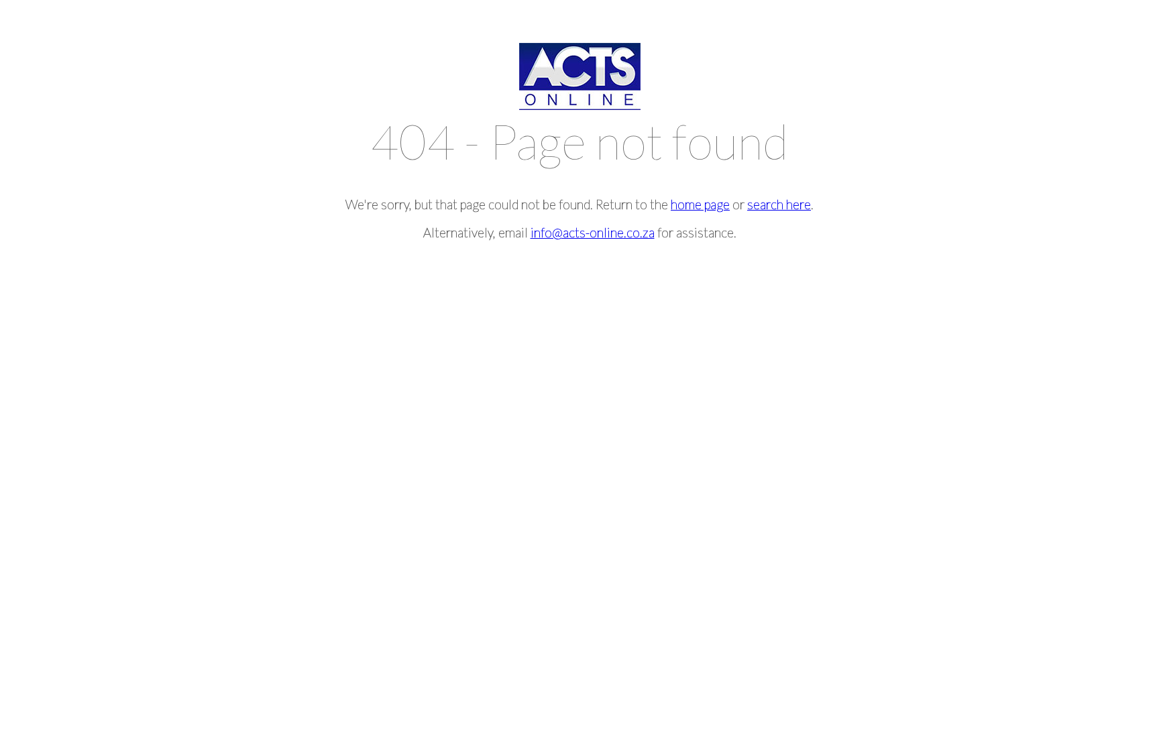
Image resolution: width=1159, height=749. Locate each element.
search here (779, 204)
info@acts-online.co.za (593, 232)
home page (700, 204)
